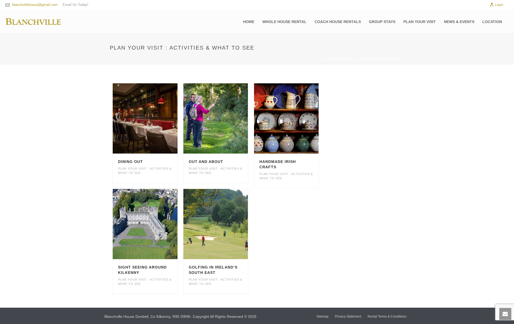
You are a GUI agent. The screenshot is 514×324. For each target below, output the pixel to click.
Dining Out (130, 161)
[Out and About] (225, 118)
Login (499, 5)
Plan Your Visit (419, 22)
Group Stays (382, 22)
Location (492, 22)
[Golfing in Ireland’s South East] (225, 224)
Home (248, 22)
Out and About (206, 161)
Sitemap (322, 316)
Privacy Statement (348, 316)
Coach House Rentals (338, 22)
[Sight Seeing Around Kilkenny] (155, 224)
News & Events (459, 22)
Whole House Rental (284, 22)
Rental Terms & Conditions (387, 316)
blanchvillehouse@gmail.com (35, 5)
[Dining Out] (155, 118)
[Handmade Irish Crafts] (296, 118)
